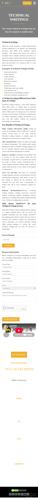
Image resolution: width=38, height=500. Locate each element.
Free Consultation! (19, 355)
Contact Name (6, 264)
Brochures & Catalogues (19, 469)
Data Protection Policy (19, 479)
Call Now (27, 3)
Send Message (10, 319)
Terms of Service (19, 475)
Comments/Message (8, 292)
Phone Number (6, 278)
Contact (19, 471)
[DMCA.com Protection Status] (19, 490)
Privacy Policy (19, 481)
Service (4, 285)
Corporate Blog (19, 477)
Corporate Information (19, 467)
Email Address (6, 271)
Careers (19, 473)
